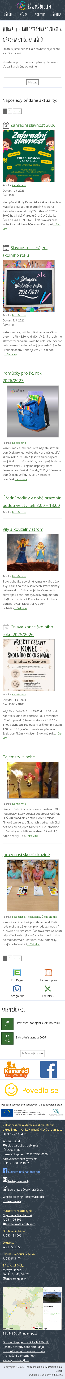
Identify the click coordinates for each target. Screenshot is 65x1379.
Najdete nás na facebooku (24, 1172)
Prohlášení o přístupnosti (19, 1356)
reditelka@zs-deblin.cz (20, 1224)
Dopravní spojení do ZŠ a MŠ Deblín (26, 1342)
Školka (57, 14)
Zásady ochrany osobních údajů (23, 1347)
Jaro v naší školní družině (26, 854)
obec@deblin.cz (16, 1279)
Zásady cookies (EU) (16, 1360)
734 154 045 (13, 1141)
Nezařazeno (19, 185)
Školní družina (49, 916)
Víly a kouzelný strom (23, 529)
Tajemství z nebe (19, 757)
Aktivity (40, 14)
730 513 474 (13, 1258)
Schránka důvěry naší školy (25, 1190)
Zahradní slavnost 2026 (33, 125)
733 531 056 (13, 1247)
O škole (8, 14)
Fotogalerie (18, 916)
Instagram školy (18, 1181)
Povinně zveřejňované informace (24, 1351)
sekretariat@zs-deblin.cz (22, 1145)
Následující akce (32, 1053)
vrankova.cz (56, 1374)
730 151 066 (13, 1235)
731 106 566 (13, 1219)
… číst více (10, 354)
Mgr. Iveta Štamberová (17, 1215)
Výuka (24, 14)
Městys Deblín (12, 1270)
